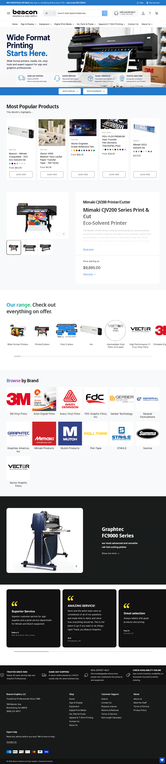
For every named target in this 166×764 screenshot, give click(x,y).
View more (88, 274)
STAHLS (121, 448)
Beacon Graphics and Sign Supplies (25, 761)
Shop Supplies (68, 91)
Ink (91, 344)
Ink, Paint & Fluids (85, 24)
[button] (8, 13)
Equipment (44, 24)
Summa (147, 448)
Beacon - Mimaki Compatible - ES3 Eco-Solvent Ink (18, 156)
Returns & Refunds (110, 710)
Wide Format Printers (17, 344)
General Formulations (147, 415)
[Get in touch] (150, 13)
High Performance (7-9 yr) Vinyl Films (140, 345)
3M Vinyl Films (18, 413)
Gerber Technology (122, 413)
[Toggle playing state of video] (76, 566)
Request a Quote (109, 706)
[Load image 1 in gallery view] (13, 247)
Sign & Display (27, 24)
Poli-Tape (95, 448)
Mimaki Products (44, 448)
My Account (154, 3)
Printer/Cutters (42, 344)
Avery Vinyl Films (70, 413)
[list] (83, 618)
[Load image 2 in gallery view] (29, 247)
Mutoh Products (70, 448)
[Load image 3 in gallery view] (45, 247)
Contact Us (74, 721)
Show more (88, 249)
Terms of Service (109, 714)
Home (72, 699)
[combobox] (82, 13)
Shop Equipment (94, 91)
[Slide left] (58, 234)
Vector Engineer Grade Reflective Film (82, 145)
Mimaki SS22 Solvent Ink (140, 146)
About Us (146, 24)
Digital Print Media (63, 24)
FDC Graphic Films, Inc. (96, 415)
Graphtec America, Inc (18, 450)
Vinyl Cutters (66, 344)
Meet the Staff (140, 702)
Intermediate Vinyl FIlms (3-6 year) (116, 345)
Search (104, 699)
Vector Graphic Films (18, 484)
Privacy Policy (140, 710)
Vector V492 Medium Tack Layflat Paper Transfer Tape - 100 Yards (51, 158)
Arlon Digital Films (44, 413)
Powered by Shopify (46, 761)
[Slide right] (64, 234)
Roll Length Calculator (111, 717)
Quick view (21, 174)
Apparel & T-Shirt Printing (111, 24)
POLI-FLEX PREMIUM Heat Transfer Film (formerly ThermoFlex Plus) (113, 141)
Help (141, 3)
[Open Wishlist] (162, 760)
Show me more (109, 553)
